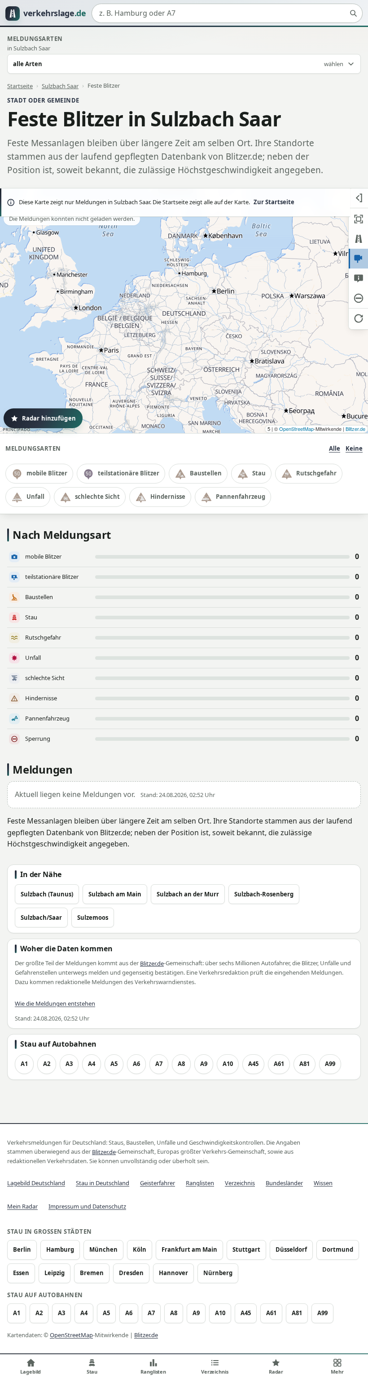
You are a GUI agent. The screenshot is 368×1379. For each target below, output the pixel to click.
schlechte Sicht (97, 496)
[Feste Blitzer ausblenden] (358, 259)
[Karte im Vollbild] (358, 219)
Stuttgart (246, 1249)
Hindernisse (167, 496)
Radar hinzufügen (49, 418)
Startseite (20, 85)
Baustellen (206, 473)
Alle (334, 448)
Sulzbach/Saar (41, 917)
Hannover (173, 1273)
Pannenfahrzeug (240, 496)
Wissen (323, 1183)
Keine (354, 448)
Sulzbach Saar (60, 85)
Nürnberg (217, 1273)
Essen (21, 1273)
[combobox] (227, 13)
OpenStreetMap (296, 428)
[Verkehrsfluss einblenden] (358, 239)
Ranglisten (200, 1183)
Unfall (35, 496)
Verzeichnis (240, 1183)
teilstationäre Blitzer (128, 473)
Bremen (92, 1273)
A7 (158, 1064)
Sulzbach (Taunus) (47, 894)
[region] (184, 310)
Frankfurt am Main (189, 1249)
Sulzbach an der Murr (188, 894)
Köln (139, 1249)
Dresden (131, 1273)
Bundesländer (284, 1183)
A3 (69, 1064)
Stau (259, 473)
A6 (136, 1064)
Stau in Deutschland (102, 1183)
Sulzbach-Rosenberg (264, 894)
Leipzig (54, 1273)
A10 (228, 1064)
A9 (203, 1064)
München (103, 1249)
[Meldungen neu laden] (358, 318)
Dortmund (337, 1249)
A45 (253, 1064)
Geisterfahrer (157, 1183)
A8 (181, 1064)
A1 (24, 1064)
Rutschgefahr (316, 473)
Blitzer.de (355, 428)
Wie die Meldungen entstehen (55, 1003)
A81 (304, 1064)
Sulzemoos (92, 917)
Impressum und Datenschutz (87, 1206)
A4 (91, 1064)
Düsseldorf (291, 1249)
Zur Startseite (274, 202)
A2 (46, 1064)
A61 (279, 1064)
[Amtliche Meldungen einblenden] (358, 278)
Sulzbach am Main (114, 894)
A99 (330, 1064)
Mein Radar (22, 1206)
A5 (114, 1064)
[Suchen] (353, 13)
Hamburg (60, 1249)
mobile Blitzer (46, 473)
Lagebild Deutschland (36, 1183)
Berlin (22, 1249)
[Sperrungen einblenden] (358, 298)
